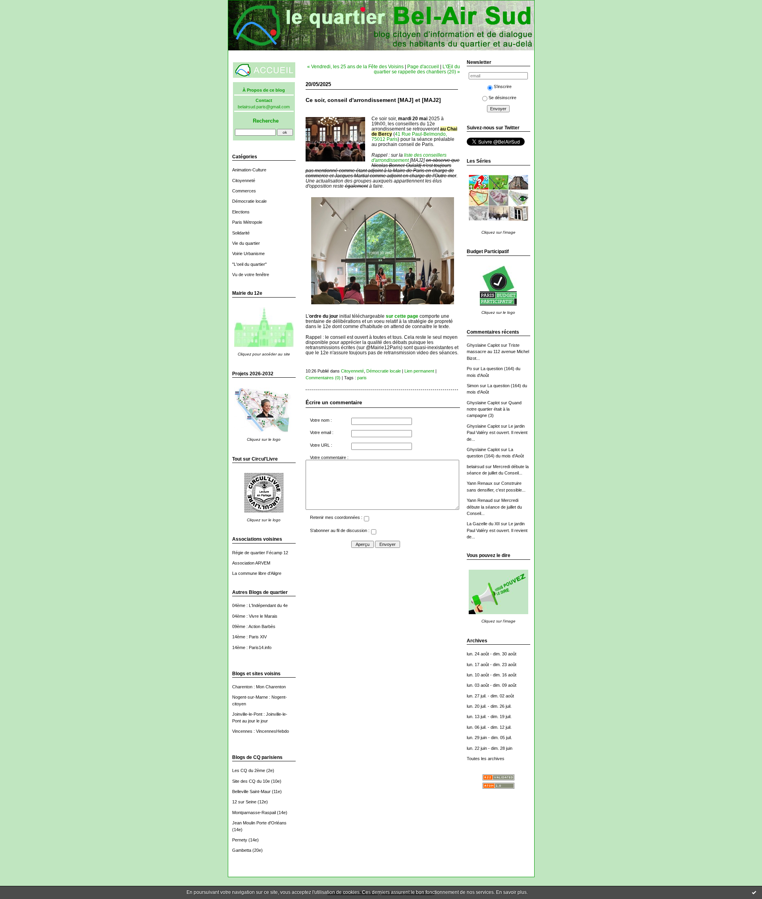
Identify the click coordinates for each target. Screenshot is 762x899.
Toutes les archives (485, 758)
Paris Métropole (247, 222)
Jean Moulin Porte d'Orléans (259, 822)
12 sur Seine (244, 801)
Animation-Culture (249, 169)
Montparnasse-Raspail (254, 812)
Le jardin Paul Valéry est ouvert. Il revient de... (497, 433)
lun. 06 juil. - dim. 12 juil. (489, 727)
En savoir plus (511, 892)
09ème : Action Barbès (253, 626)
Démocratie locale (249, 201)
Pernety (239, 840)
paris (362, 377)
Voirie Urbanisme (248, 253)
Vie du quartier (246, 243)
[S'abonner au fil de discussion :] (373, 532)
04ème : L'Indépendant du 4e (260, 605)
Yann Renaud (480, 500)
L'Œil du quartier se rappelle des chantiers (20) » (417, 69)
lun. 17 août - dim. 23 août (491, 664)
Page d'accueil (423, 66)
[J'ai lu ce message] (754, 892)
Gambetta (241, 850)
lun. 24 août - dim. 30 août (491, 653)
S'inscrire (503, 86)
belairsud (475, 466)
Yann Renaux (480, 483)
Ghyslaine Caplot (483, 345)
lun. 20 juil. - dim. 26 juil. (489, 706)
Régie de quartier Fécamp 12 (260, 552)
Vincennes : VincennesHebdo (260, 731)
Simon (473, 385)
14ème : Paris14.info (251, 647)
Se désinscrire (502, 97)
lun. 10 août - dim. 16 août (491, 674)
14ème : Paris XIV (249, 636)
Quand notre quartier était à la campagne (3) (494, 409)
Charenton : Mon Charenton (259, 686)
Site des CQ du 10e (251, 781)
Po (469, 368)
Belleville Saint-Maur (251, 791)
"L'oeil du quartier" (249, 264)
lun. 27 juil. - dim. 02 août (490, 695)
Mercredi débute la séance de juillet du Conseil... (494, 507)
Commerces (244, 190)
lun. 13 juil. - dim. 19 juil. (489, 716)
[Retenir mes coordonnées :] (366, 519)
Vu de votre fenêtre (250, 274)
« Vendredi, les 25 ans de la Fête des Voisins (355, 66)
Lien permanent (419, 371)
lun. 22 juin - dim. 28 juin (489, 748)
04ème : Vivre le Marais (254, 616)
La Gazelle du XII (483, 523)
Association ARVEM (251, 563)
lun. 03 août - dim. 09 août (491, 685)
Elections (241, 211)
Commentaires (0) (323, 377)
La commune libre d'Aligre (256, 573)
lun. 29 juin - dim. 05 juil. (489, 737)
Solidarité (241, 233)
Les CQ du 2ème (248, 770)
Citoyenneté (243, 180)
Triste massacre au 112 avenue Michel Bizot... (498, 352)
